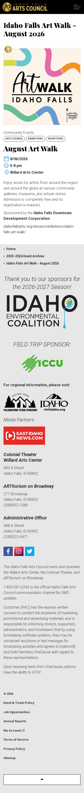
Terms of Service (16, 739)
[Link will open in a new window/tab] (8, 551)
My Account (12, 730)
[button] (42, 779)
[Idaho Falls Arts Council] (25, 7)
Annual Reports (15, 721)
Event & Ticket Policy (19, 703)
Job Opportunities (17, 712)
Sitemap (10, 758)
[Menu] (77, 7)
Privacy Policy (14, 749)
